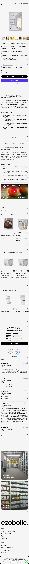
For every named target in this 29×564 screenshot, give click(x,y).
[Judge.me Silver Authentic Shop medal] (10, 351)
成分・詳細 (22, 143)
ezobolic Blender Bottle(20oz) (5, 312)
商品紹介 (6, 143)
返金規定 (3, 552)
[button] (8, 333)
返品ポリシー (4, 536)
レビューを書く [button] (14, 343)
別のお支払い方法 (14, 83)
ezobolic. (4, 43)
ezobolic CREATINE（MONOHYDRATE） (6, 274)
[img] (4, 363)
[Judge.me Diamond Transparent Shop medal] (17, 351)
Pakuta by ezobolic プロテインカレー (8, 236)
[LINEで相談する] (26, 561)
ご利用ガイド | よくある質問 (8, 531)
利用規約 (3, 545)
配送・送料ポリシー (6, 533)
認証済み (14, 356)
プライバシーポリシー (6, 550)
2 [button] (12, 440)
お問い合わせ (4, 538)
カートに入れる (14, 76)
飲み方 (14, 143)
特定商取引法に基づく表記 (7, 547)
